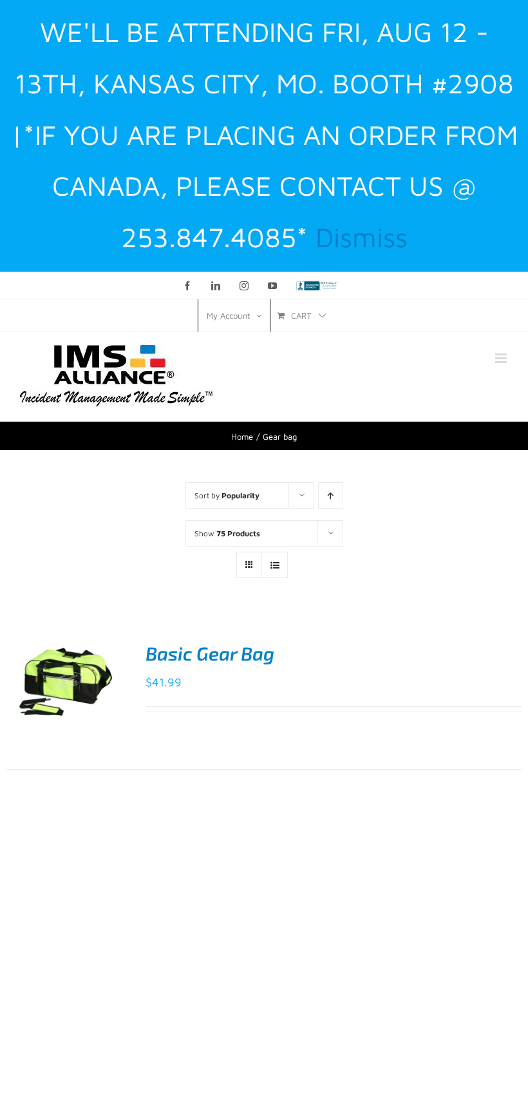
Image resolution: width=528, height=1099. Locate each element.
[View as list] (274, 565)
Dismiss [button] (362, 237)
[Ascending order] (330, 495)
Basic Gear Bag (210, 653)
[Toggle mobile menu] (502, 358)
